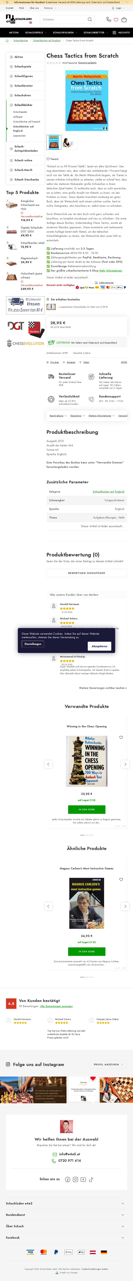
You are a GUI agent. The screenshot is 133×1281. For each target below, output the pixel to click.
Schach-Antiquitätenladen (26, 149)
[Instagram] (75, 1179)
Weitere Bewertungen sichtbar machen (102, 688)
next (125, 764)
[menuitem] (14, 32)
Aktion (19, 57)
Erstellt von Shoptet (69, 1272)
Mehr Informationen (110, 271)
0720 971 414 (109, 19)
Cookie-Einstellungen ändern (95, 1269)
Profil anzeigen (106, 1064)
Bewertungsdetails (87, 62)
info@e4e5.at (69, 1154)
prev (48, 764)
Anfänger (18, 116)
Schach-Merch (23, 170)
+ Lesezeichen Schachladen (83, 307)
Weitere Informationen (100, 415)
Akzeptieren (99, 646)
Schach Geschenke (27, 179)
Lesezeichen (19, 135)
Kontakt (9, 8)
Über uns (34, 8)
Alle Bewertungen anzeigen (56, 1006)
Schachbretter (24, 86)
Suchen (89, 19)
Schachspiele (23, 66)
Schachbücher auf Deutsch (26, 121)
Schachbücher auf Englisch (23, 128)
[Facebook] (67, 1179)
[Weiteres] (121, 32)
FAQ (21, 8)
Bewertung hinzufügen (86, 573)
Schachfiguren (24, 76)
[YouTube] (83, 1179)
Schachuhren (23, 95)
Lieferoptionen (106, 282)
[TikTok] (91, 1179)
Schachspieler (20, 112)
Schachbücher (23, 105)
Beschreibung (56, 415)
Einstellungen (33, 644)
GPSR (124, 362)
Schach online (23, 160)
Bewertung (76, 415)
